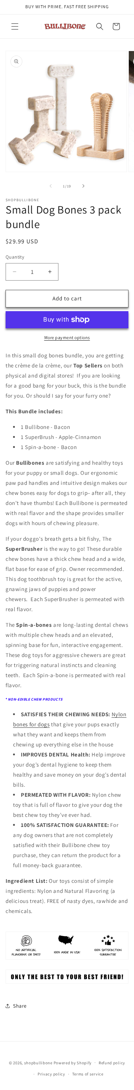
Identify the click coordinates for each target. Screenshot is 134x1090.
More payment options (67, 337)
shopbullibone (38, 1062)
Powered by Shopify (73, 1062)
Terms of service (87, 1074)
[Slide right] (83, 186)
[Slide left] (50, 186)
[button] (15, 26)
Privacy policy (51, 1074)
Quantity (15, 257)
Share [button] (20, 1005)
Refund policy (112, 1062)
